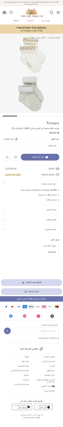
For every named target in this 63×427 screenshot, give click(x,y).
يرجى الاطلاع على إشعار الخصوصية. (48, 338)
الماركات (16, 20)
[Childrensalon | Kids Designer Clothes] (31, 11)
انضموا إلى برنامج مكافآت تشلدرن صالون (31, 299)
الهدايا (26, 357)
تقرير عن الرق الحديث (21, 384)
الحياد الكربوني (47, 386)
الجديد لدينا (46, 20)
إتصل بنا (52, 366)
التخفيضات (30, 20)
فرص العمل (25, 361)
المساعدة (26, 380)
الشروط (26, 375)
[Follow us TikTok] (52, 317)
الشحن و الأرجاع (49, 357)
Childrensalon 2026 (31, 417)
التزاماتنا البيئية (49, 391)
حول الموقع (51, 370)
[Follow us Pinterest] (38, 317)
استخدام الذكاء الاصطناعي (20, 370)
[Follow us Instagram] (24, 317)
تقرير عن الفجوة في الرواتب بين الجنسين (45, 381)
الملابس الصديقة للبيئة (29, 348)
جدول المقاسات (49, 375)
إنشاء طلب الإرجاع (48, 361)
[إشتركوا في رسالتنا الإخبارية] (7, 330)
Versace (52, 122)
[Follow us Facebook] (11, 317)
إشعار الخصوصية (23, 366)
